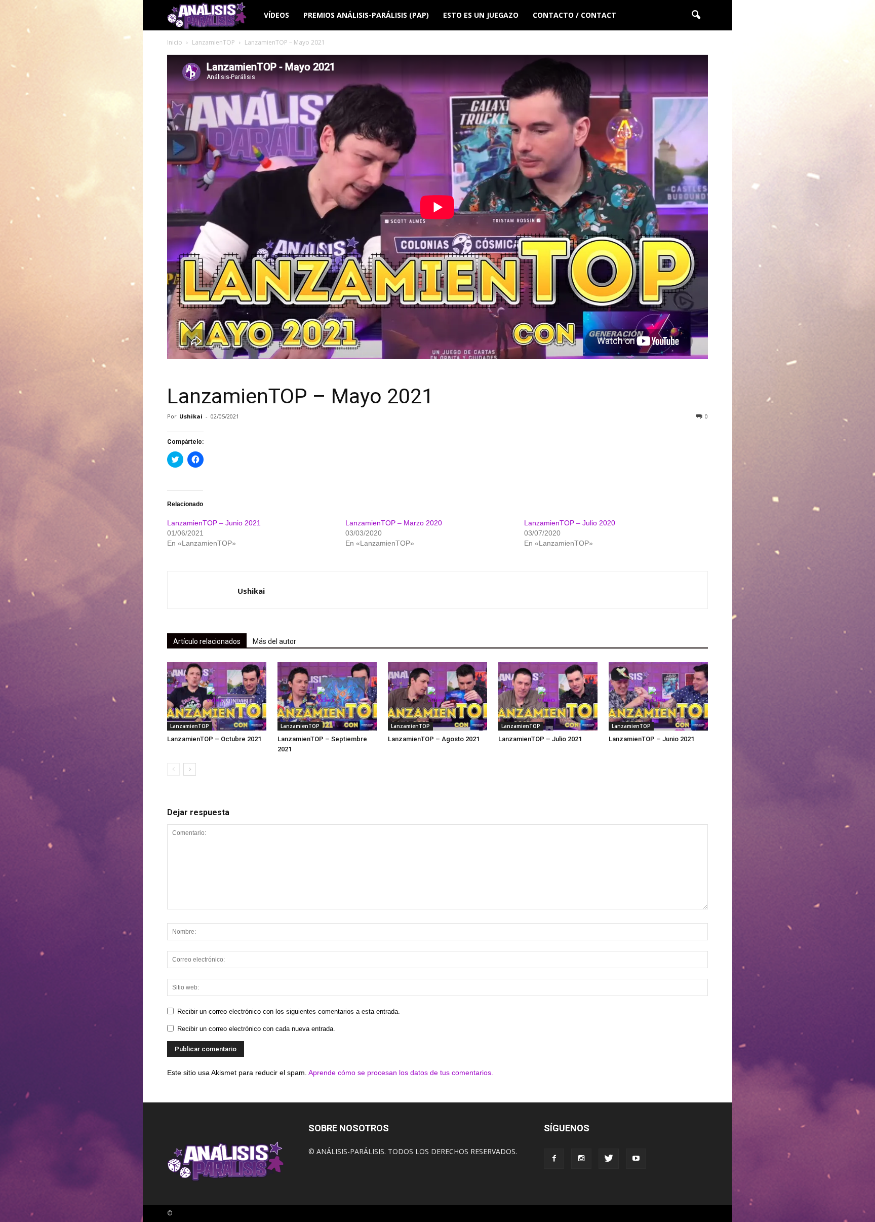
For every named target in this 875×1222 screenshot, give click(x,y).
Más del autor (274, 641)
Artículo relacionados (207, 641)
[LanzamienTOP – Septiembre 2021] (327, 696)
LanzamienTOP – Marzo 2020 (393, 523)
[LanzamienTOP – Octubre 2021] (216, 696)
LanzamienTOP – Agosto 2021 (434, 739)
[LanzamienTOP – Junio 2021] (658, 696)
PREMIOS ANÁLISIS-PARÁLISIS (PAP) (366, 15)
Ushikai (191, 416)
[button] (696, 15)
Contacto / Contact (574, 15)
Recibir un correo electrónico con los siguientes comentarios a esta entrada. (288, 1011)
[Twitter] (609, 1159)
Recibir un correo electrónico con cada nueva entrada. (256, 1029)
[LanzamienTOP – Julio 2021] (548, 696)
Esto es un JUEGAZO (481, 15)
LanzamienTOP (189, 726)
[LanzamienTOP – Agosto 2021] (437, 696)
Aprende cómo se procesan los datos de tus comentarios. (400, 1072)
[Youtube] (636, 1159)
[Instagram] (581, 1159)
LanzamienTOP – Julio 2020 (569, 523)
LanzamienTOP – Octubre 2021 (214, 739)
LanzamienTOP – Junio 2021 (214, 523)
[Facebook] (554, 1159)
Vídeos (276, 15)
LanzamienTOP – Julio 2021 (540, 739)
